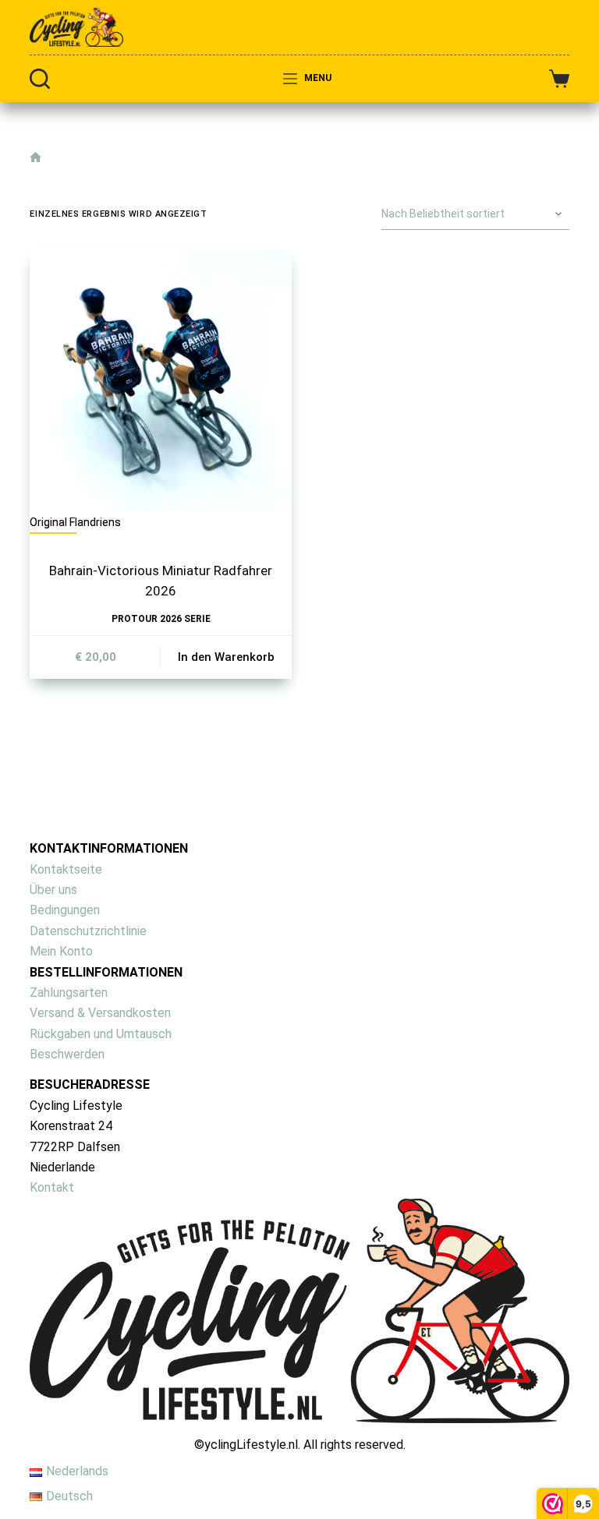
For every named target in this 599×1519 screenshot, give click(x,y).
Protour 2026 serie (161, 618)
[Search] (40, 79)
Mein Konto (61, 951)
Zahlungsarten (69, 992)
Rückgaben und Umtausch (101, 1033)
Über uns (53, 889)
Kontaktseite (66, 869)
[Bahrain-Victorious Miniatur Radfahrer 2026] (161, 380)
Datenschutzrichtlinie (88, 931)
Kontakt (52, 1187)
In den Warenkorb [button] (226, 657)
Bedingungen (65, 910)
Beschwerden (67, 1054)
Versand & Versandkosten (100, 1012)
